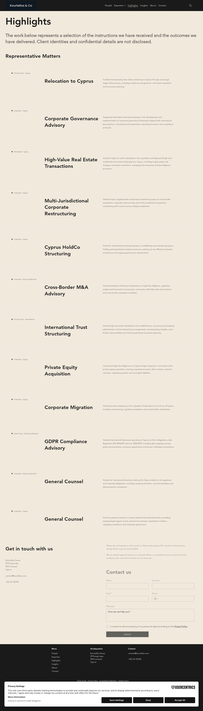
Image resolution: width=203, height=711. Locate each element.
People (55, 653)
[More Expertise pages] (125, 5)
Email (109, 593)
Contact (55, 671)
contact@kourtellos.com (16, 576)
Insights (55, 664)
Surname (156, 580)
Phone (154, 593)
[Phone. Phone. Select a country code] (156, 598)
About (54, 667)
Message (110, 606)
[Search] (190, 5)
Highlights (56, 660)
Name (108, 580)
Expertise (56, 657)
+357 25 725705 (12, 582)
